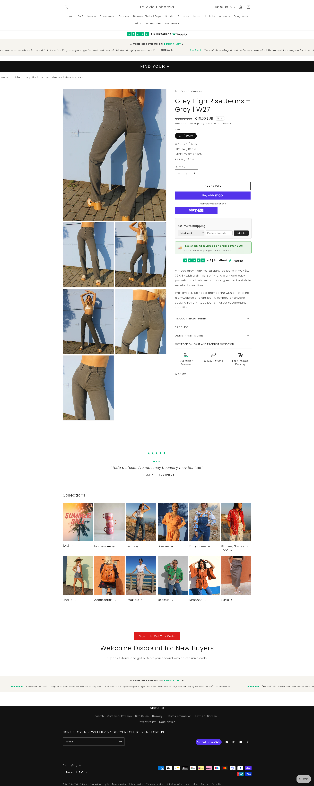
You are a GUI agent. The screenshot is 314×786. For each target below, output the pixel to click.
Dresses (164, 548)
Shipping (199, 120)
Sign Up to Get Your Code (157, 637)
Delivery (157, 717)
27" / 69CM (186, 133)
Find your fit (157, 64)
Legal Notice (167, 723)
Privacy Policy (147, 723)
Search (99, 717)
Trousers (132, 601)
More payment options (213, 200)
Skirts (225, 601)
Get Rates (241, 230)
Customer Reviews (119, 717)
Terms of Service (206, 717)
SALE (66, 547)
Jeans (130, 548)
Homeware (102, 548)
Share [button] (182, 370)
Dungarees (197, 548)
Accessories (103, 601)
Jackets (164, 601)
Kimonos (195, 601)
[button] (66, 7)
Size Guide (142, 717)
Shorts (67, 601)
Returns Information (179, 717)
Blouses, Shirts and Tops (235, 550)
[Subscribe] (120, 743)
